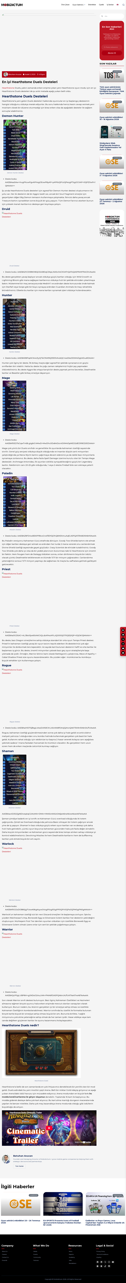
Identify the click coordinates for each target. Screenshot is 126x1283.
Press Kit (4, 1260)
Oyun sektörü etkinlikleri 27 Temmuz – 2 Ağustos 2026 (111, 201)
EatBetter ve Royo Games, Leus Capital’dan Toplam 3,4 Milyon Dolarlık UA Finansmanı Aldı (105, 1223)
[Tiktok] (105, 1266)
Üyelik (101, 5)
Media (35, 1251)
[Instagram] (109, 1262)
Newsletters (72, 1263)
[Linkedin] (101, 1262)
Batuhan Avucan (23, 1156)
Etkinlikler (92, 5)
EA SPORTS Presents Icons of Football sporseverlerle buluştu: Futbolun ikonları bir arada (62, 1223)
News (70, 1251)
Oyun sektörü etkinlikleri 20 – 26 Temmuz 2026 (20, 1222)
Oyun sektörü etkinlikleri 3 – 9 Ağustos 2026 (111, 174)
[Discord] (109, 1266)
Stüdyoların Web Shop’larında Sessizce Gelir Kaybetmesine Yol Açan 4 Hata (110, 146)
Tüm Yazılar (19, 1166)
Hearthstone (8, 88)
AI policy (98, 1257)
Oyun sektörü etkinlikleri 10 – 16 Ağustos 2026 (111, 118)
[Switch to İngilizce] (117, 4)
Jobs (70, 1260)
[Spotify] (101, 1266)
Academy (72, 1257)
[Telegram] (97, 1266)
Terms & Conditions (102, 1254)
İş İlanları (110, 5)
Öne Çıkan (65, 5)
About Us (4, 1251)
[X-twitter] (105, 1262)
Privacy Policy (100, 1251)
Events (35, 1254)
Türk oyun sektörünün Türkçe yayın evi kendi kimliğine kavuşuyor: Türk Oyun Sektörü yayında (112, 90)
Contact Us (5, 1257)
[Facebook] (97, 1262)
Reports (71, 1254)
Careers (4, 1254)
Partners (36, 1260)
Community (37, 1257)
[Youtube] (112, 1262)
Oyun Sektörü (77, 5)
